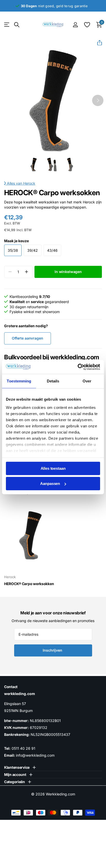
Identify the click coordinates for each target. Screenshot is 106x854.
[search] (16, 25)
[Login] (75, 24)
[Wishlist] (87, 24)
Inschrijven (53, 650)
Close (20, 767)
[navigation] (33, 164)
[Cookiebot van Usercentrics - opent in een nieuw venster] (77, 366)
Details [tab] (53, 381)
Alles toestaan (53, 468)
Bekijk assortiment (7, 25)
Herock (29, 183)
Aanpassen (50, 483)
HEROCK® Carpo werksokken (29, 583)
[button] (97, 42)
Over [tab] (87, 381)
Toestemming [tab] (19, 381)
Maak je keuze (16, 241)
